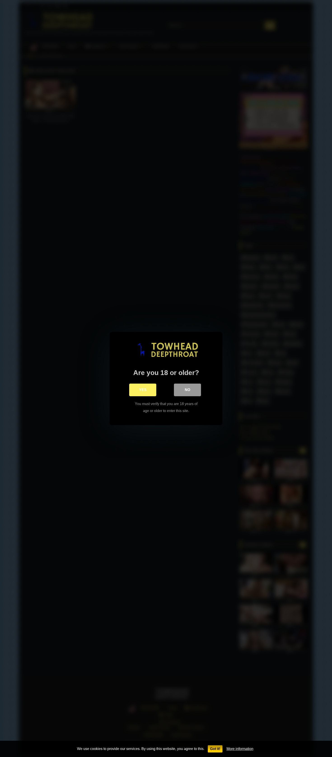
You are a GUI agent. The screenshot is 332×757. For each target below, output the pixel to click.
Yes (143, 390)
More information (240, 749)
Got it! (215, 749)
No (187, 390)
